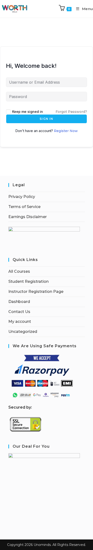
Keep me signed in (27, 112)
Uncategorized (22, 331)
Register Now (66, 131)
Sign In (46, 119)
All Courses (19, 271)
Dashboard (19, 301)
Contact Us (19, 311)
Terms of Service (24, 206)
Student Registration (28, 281)
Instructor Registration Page (35, 291)
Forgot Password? (71, 112)
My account (19, 321)
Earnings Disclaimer (27, 216)
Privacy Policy (21, 196)
